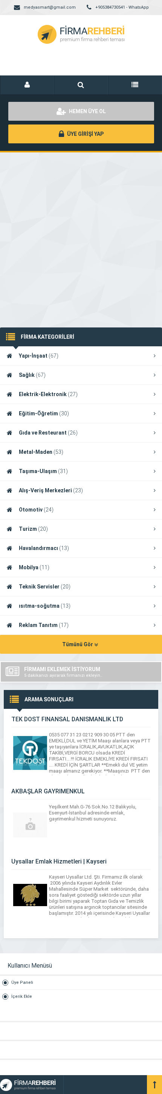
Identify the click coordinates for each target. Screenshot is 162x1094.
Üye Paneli (22, 982)
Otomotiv (36, 510)
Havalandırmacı (44, 548)
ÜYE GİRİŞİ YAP (85, 134)
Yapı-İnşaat (38, 356)
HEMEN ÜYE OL (87, 111)
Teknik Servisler (44, 587)
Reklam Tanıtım (44, 625)
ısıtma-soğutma (44, 606)
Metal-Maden (41, 452)
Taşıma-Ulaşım (43, 471)
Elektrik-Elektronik (48, 394)
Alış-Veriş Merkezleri (51, 490)
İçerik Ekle (21, 996)
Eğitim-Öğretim (44, 413)
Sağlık (32, 375)
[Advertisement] (81, 232)
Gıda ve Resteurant (48, 433)
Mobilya (34, 567)
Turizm (33, 529)
